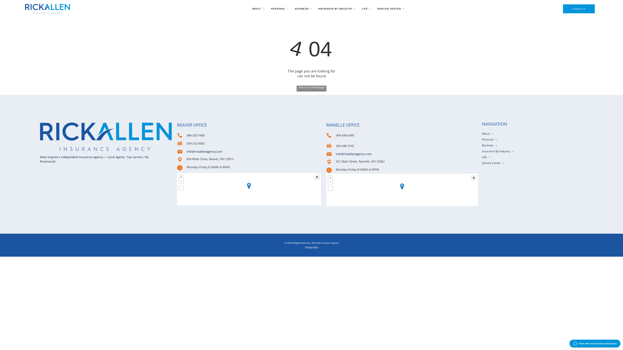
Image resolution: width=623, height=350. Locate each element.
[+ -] (249, 189)
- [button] (181, 181)
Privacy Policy (311, 247)
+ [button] (181, 177)
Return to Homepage (311, 87)
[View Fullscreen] (181, 188)
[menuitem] (258, 9)
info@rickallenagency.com (204, 151)
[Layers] (317, 177)
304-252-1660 (196, 135)
